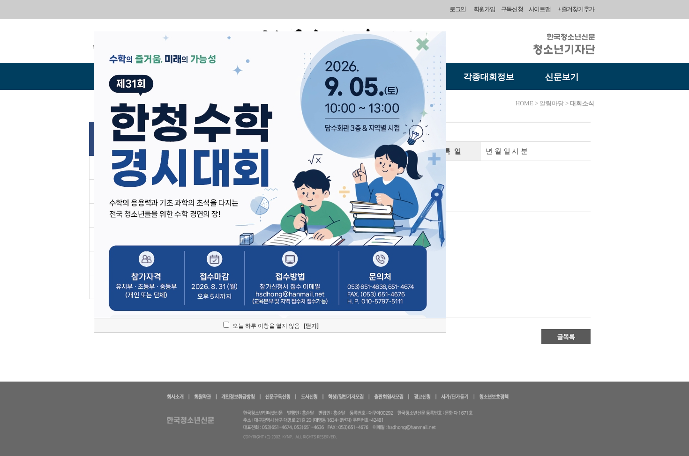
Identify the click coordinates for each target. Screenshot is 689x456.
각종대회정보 (489, 76)
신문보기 (562, 76)
